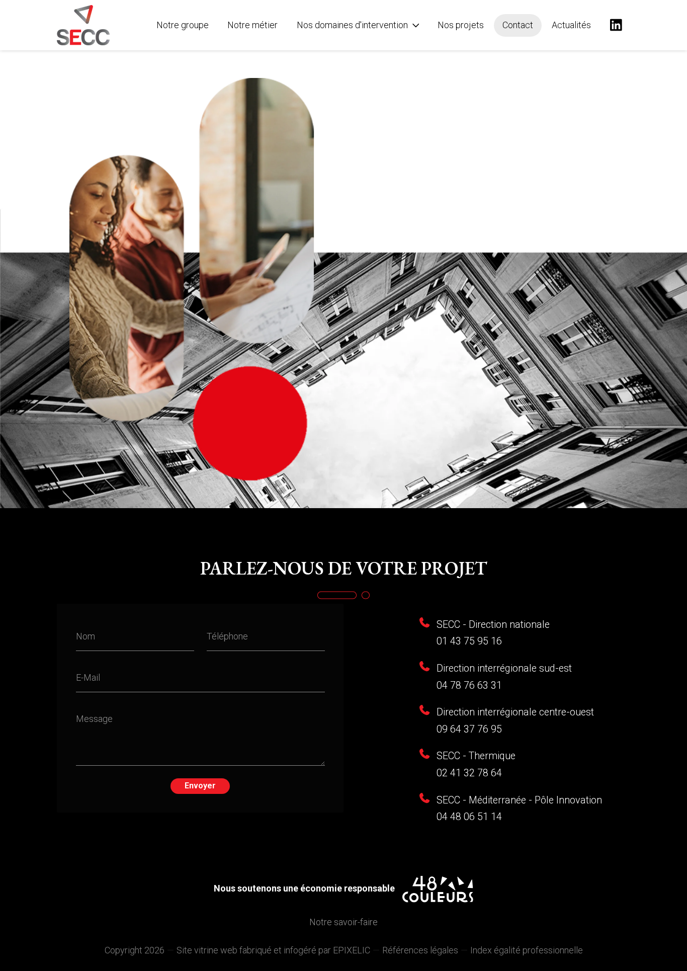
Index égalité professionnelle (526, 950)
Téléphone (227, 636)
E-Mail (88, 677)
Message (94, 718)
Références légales (420, 950)
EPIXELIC (351, 950)
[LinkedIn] (616, 25)
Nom (85, 636)
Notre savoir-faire (343, 922)
